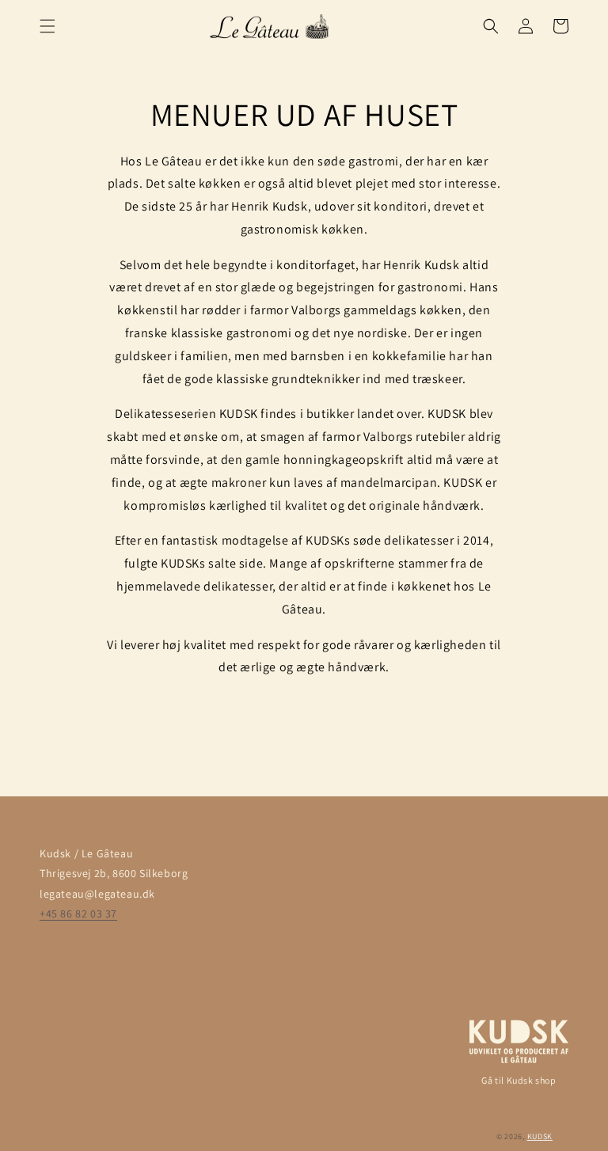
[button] (47, 26)
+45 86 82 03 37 (78, 913)
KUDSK (540, 1136)
